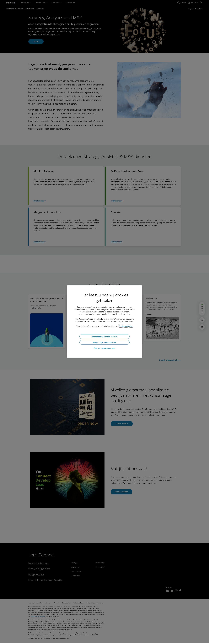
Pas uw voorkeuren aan (104, 348)
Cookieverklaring (126, 326)
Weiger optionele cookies (104, 342)
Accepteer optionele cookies (104, 336)
